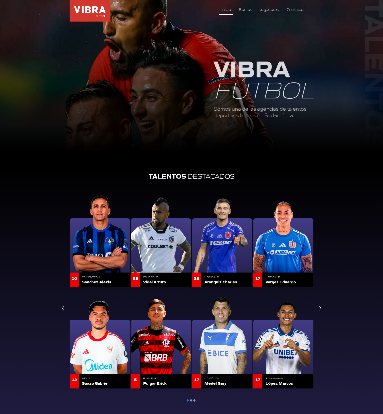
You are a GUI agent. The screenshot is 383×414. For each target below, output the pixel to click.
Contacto (291, 9)
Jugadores (265, 9)
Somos (241, 9)
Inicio (222, 9)
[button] (188, 400)
